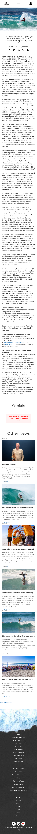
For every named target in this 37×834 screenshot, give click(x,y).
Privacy (19, 778)
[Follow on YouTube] (18, 50)
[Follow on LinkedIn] (28, 50)
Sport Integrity (18, 787)
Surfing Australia (15, 827)
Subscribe (18, 762)
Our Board (18, 746)
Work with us (18, 740)
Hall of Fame (18, 752)
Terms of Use (18, 781)
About (18, 734)
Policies (18, 772)
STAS (18, 816)
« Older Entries (6, 702)
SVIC (18, 806)
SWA (18, 809)
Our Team (18, 749)
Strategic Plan (18, 755)
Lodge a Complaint (18, 790)
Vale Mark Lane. (9, 464)
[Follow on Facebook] (9, 50)
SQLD (18, 803)
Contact (18, 759)
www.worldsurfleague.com (14, 342)
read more (6, 696)
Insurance (18, 784)
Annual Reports (18, 775)
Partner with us (18, 737)
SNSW (18, 800)
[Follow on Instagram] (14, 50)
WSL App (8, 344)
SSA (18, 813)
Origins (19, 743)
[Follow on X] (23, 50)
